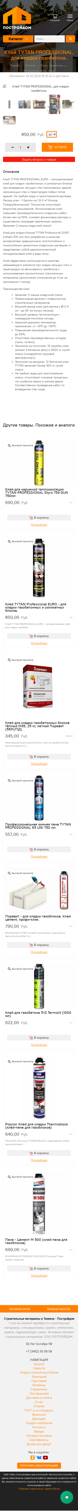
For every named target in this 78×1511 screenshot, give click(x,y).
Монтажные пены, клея (39, 70)
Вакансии (39, 1414)
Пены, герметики (51, 65)
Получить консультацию (39, 1465)
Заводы (39, 1431)
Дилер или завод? (39, 1444)
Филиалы (39, 1385)
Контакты (39, 1427)
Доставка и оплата (39, 1398)
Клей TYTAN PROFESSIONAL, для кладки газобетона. (39, 55)
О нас (39, 1402)
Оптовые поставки (39, 1436)
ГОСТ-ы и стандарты (39, 1410)
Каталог (30, 65)
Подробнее (39, 525)
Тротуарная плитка (19, 1308)
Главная (15, 65)
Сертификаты (39, 1440)
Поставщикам (39, 1393)
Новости (39, 1368)
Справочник (39, 1389)
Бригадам (39, 1419)
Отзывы (39, 1406)
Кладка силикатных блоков (39, 1372)
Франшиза (39, 1377)
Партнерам (39, 1381)
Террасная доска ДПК (58, 1308)
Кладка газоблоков (39, 1423)
